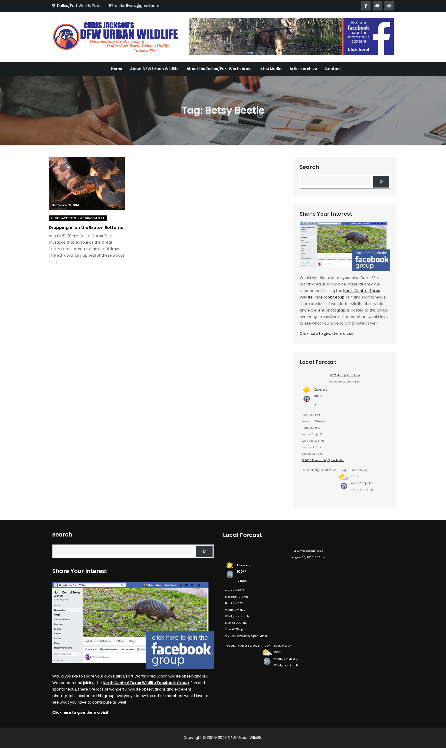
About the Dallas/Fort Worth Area (219, 68)
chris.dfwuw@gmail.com (137, 5)
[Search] (381, 181)
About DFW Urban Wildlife (154, 68)
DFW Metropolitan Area (345, 375)
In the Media (270, 68)
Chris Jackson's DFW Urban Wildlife (78, 218)
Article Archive (303, 68)
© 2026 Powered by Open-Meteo (323, 460)
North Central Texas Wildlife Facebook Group (146, 682)
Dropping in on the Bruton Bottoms (86, 227)
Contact (333, 68)
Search (309, 167)
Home (116, 68)
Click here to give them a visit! (327, 333)
